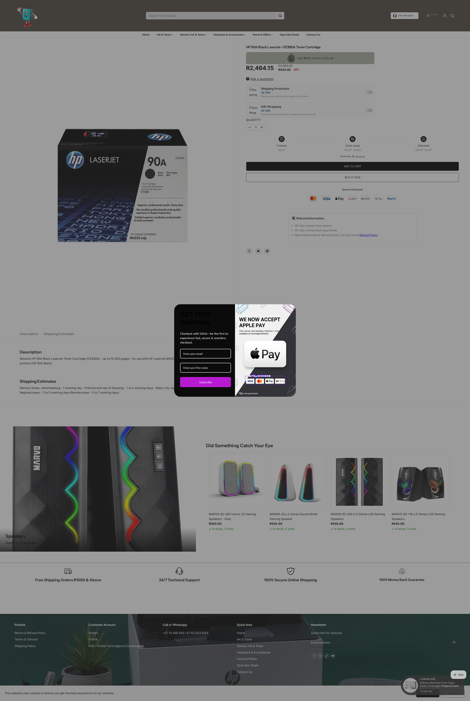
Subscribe (205, 382)
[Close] (291, 308)
